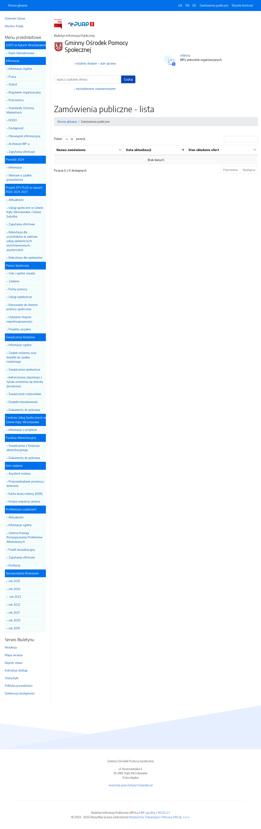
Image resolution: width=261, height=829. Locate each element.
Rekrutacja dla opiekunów (25, 257)
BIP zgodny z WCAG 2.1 (155, 812)
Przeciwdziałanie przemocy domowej (25, 484)
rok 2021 (14, 612)
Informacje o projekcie (23, 429)
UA (180, 5)
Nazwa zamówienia (70, 150)
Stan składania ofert (203, 150)
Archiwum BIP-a (19, 144)
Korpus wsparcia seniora (24, 501)
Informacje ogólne (20, 345)
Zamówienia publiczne (213, 5)
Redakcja (11, 647)
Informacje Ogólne (20, 68)
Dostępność (16, 128)
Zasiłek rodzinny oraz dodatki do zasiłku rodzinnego (21, 357)
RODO (13, 120)
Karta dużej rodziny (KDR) (26, 493)
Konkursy (15, 565)
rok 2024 (14, 589)
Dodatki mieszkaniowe (23, 402)
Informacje (15, 167)
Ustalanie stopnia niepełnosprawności (19, 319)
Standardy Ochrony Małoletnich (20, 110)
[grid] (156, 154)
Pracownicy (16, 100)
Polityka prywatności (18, 685)
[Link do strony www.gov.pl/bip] (60, 24)
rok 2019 (14, 628)
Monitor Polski (14, 26)
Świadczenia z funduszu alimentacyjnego (23, 448)
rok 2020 (14, 620)
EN (187, 5)
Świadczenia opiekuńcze (24, 369)
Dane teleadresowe (21, 53)
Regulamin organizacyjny (25, 92)
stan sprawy (108, 63)
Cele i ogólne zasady (22, 273)
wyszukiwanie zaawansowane (96, 88)
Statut (13, 84)
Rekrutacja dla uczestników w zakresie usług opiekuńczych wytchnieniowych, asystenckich (22, 240)
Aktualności (16, 200)
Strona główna (17, 5)
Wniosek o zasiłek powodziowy (19, 177)
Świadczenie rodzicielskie (25, 394)
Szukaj (128, 79)
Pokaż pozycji (69, 139)
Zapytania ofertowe (22, 151)
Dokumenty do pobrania (24, 410)
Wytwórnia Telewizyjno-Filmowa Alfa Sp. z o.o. (159, 817)
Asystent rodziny (20, 473)
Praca (12, 76)
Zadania (14, 281)
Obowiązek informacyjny (25, 136)
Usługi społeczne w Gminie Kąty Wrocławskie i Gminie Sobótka (25, 212)
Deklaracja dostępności (20, 693)
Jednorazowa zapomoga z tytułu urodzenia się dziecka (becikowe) (25, 381)
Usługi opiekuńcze (20, 297)
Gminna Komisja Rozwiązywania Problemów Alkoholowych (24, 537)
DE (194, 5)
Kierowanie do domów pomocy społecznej (22, 307)
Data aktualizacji (138, 150)
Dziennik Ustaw (15, 18)
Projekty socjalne (20, 329)
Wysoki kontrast (242, 5)
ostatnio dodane (86, 63)
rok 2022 (14, 604)
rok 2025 (14, 581)
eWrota (185, 55)
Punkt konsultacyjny (22, 549)
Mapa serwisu (14, 655)
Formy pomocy (18, 289)
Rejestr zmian (13, 663)
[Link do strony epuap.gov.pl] (81, 24)
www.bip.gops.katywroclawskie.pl (130, 785)
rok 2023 (15, 596)
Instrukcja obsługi (16, 670)
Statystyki (11, 678)
